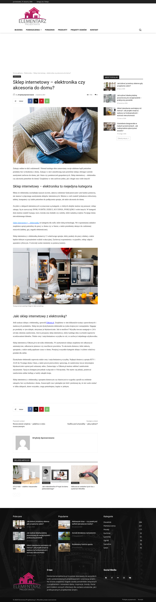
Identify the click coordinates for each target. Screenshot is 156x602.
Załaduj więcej (122, 138)
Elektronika (28, 73)
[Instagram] (124, 577)
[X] (35, 101)
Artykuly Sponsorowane (26, 95)
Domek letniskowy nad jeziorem (84, 533)
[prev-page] (14, 494)
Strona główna (18, 73)
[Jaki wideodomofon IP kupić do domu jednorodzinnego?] (55, 474)
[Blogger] (106, 577)
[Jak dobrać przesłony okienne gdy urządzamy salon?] (109, 86)
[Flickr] (118, 577)
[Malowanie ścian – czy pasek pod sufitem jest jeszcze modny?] (64, 524)
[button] (140, 30)
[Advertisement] (78, 51)
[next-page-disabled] (18, 494)
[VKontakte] (130, 577)
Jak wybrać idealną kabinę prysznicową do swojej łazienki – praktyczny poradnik (129, 97)
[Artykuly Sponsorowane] (14, 95)
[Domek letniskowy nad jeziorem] (64, 536)
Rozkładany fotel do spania (82, 544)
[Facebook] (30, 101)
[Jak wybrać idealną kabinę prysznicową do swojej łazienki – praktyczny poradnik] (109, 98)
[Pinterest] (41, 101)
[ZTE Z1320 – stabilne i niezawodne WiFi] (26, 474)
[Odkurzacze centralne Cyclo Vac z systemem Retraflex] (84, 474)
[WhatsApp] (47, 101)
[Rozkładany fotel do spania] (64, 547)
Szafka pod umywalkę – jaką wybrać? (82, 424)
